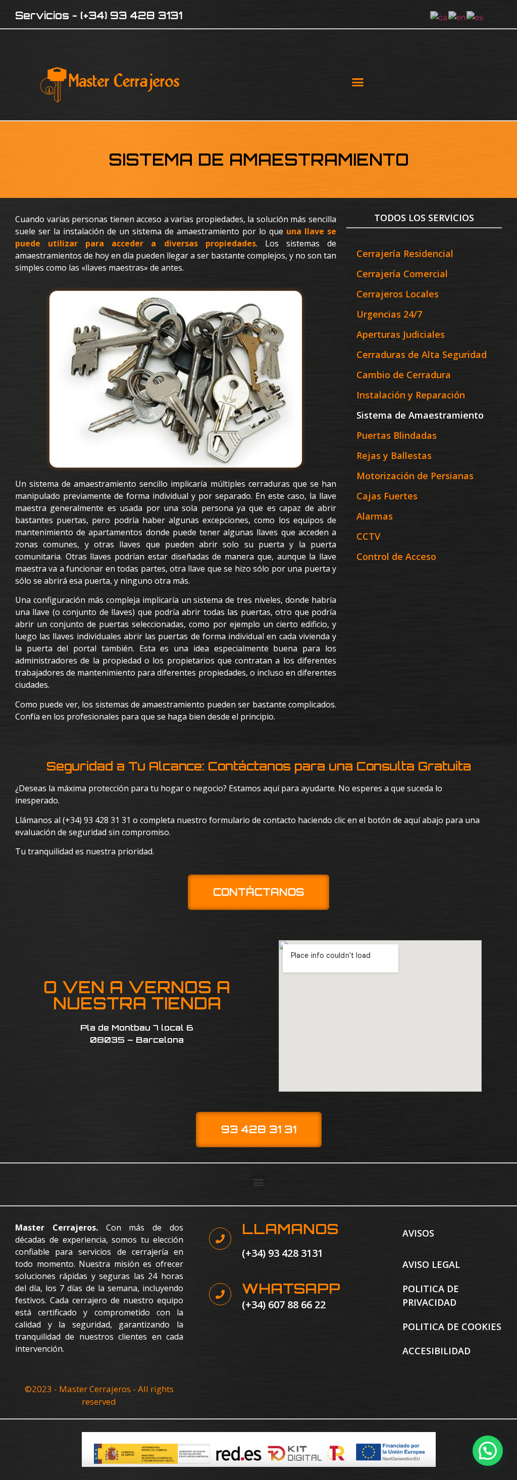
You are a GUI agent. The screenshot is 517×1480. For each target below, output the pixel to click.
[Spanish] (475, 16)
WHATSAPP (291, 1288)
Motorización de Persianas (415, 476)
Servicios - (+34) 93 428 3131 (98, 15)
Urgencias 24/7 (389, 314)
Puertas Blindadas (396, 435)
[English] (457, 16)
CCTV (368, 536)
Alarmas (374, 516)
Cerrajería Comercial (402, 274)
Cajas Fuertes (387, 496)
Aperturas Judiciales (400, 334)
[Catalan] (439, 16)
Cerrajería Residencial (404, 253)
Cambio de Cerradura (403, 375)
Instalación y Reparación (410, 395)
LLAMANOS (290, 1229)
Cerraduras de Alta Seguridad (421, 354)
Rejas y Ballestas (394, 455)
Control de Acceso (396, 556)
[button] (358, 82)
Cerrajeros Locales (397, 294)
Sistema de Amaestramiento (420, 415)
